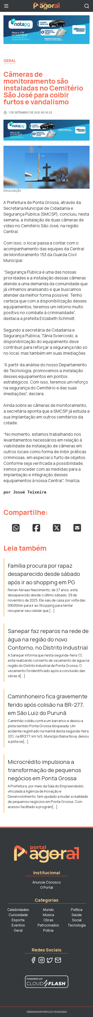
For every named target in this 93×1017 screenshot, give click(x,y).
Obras (48, 920)
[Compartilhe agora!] (15, 527)
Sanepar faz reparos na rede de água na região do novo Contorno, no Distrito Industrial (48, 639)
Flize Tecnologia (57, 1011)
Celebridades (18, 909)
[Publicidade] (46, 29)
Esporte (18, 920)
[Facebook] (33, 960)
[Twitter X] (49, 960)
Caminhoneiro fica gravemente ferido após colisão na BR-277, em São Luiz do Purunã (47, 705)
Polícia (48, 930)
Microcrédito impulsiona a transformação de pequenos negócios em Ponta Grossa (44, 770)
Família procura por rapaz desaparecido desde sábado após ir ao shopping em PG (44, 574)
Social (77, 920)
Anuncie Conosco (46, 882)
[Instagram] (41, 960)
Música (48, 914)
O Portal (46, 887)
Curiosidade (18, 914)
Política (76, 909)
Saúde (77, 914)
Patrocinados (48, 925)
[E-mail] (58, 960)
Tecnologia (77, 925)
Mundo (48, 909)
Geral (9, 60)
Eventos (18, 925)
